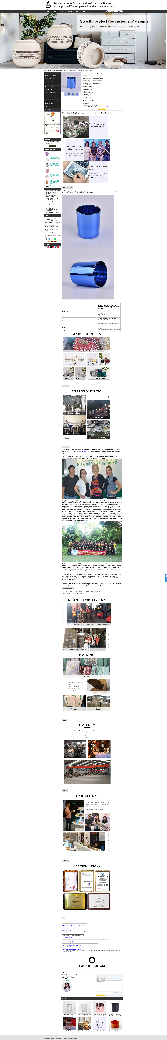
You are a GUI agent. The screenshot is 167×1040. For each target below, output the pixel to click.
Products (55, 11)
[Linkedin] (46, 247)
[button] (165, 41)
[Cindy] (46, 239)
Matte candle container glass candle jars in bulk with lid (55, 175)
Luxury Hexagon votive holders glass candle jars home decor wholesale (55, 170)
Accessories (47, 98)
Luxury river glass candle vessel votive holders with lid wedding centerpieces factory (55, 153)
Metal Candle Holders (49, 86)
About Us (90, 1036)
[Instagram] (48, 247)
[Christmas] (83, 41)
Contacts (70, 11)
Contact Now (52, 241)
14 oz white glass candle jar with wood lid (55, 158)
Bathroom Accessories (50, 100)
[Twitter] (51, 247)
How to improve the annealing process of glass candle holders (53, 207)
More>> (55, 189)
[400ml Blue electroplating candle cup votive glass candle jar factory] (71, 82)
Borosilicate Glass (49, 103)
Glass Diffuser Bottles (50, 89)
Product (83, 1036)
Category (50, 70)
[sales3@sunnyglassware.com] (64, 980)
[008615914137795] (68, 980)
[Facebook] (56, 247)
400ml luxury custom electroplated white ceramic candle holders (55, 164)
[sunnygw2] (66, 980)
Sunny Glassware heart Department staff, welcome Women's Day (52, 193)
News (84, 11)
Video (77, 11)
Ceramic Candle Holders (50, 78)
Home (47, 11)
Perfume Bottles (48, 95)
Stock (46, 106)
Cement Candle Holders (50, 84)
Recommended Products (50, 75)
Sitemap (75, 1038)
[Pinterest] (58, 247)
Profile (62, 11)
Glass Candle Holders (57, 70)
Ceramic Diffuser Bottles (50, 92)
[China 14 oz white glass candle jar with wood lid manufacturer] (47, 159)
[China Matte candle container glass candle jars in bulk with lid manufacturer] (47, 176)
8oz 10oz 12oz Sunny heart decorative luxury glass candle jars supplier (55, 182)
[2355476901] (63, 980)
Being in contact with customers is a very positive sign (53, 204)
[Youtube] (53, 247)
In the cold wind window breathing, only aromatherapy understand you (52, 200)
